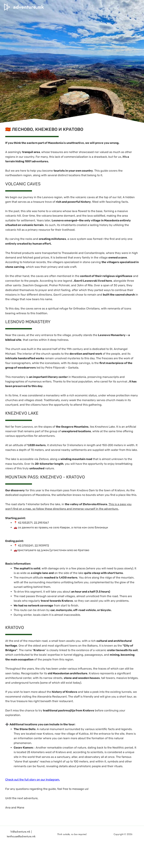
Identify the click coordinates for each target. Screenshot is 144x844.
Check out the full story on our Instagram (32, 779)
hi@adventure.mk (20, 832)
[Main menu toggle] (136, 7)
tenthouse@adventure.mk (21, 836)
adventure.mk (28, 7)
